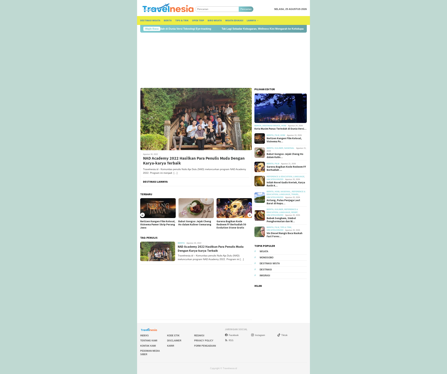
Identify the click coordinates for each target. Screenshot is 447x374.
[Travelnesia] (167, 9)
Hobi (283, 126)
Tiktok (284, 335)
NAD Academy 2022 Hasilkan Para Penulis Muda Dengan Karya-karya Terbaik (194, 161)
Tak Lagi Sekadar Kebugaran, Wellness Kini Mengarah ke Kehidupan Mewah (247, 28)
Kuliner (279, 148)
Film (277, 135)
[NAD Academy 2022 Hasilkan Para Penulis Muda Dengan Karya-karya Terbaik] (196, 119)
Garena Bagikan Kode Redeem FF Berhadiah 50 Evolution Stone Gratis (193, 224)
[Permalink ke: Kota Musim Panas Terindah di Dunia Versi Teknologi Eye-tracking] (280, 108)
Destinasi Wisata (271, 126)
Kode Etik (173, 335)
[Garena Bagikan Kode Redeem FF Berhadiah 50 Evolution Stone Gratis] (196, 208)
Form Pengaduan (205, 346)
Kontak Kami (148, 346)
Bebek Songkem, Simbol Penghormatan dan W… (281, 220)
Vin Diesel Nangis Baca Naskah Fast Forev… (284, 235)
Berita (181, 243)
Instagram (260, 335)
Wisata (264, 251)
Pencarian (246, 9)
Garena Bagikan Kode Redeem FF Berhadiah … (286, 168)
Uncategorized (275, 179)
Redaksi (199, 335)
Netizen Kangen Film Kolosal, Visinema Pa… (284, 140)
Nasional (289, 148)
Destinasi (266, 269)
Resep (294, 212)
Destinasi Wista (270, 263)
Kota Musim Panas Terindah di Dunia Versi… (280, 128)
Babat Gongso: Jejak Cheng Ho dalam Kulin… (285, 155)
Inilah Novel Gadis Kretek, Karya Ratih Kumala (232, 223)
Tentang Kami (148, 340)
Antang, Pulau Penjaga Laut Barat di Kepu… (283, 202)
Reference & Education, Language (285, 176)
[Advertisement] (223, 60)
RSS (231, 340)
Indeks (144, 335)
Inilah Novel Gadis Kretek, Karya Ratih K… (286, 184)
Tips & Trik (285, 227)
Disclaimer (174, 340)
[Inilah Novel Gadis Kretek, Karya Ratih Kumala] (234, 208)
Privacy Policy (203, 340)
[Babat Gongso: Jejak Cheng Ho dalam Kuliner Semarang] (158, 208)
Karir (170, 346)
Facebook (234, 335)
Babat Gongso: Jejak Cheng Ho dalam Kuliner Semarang (156, 223)
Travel (295, 194)
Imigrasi (265, 275)
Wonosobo (266, 257)
